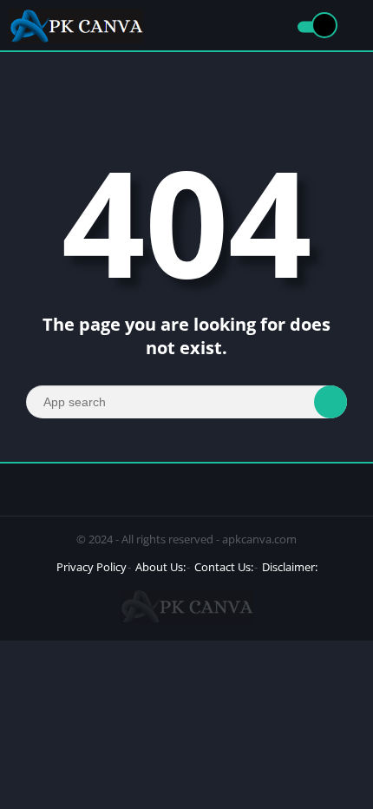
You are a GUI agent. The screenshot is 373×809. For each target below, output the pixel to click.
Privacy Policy (91, 567)
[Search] (330, 401)
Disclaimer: (289, 567)
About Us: (160, 567)
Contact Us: (223, 567)
